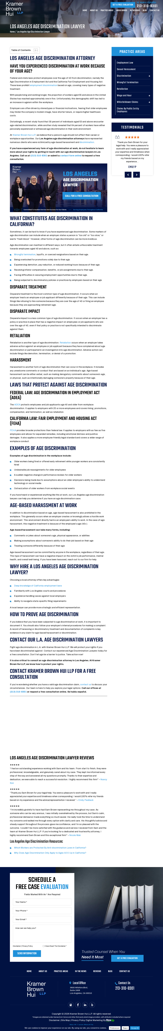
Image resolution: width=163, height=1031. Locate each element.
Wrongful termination (25, 254)
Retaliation (65, 342)
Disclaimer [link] (54, 1020)
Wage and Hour (124, 96)
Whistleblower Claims (127, 102)
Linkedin (85, 1005)
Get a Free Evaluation (123, 5)
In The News (135, 10)
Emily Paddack (86, 800)
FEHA (13, 430)
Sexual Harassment (126, 69)
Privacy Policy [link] (78, 1020)
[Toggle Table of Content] (34, 50)
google (71, 1005)
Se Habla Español (146, 2)
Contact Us (124, 971)
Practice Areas (107, 10)
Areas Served (121, 10)
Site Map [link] (65, 1020)
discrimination (87, 142)
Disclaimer (17, 946)
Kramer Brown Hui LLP (24, 135)
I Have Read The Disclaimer (56, 946)
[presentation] (128, 175)
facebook (78, 1005)
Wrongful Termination (127, 82)
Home (85, 10)
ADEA (17, 404)
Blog (145, 10)
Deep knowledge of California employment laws (38, 586)
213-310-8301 (147, 6)
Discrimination (124, 76)
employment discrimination (43, 85)
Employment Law (125, 63)
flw (92, 1005)
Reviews (97, 971)
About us (94, 10)
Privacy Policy (27, 946)
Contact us (154, 10)
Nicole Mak (75, 835)
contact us (85, 684)
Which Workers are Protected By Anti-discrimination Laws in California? (50, 848)
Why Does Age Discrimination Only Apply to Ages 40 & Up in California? (50, 853)
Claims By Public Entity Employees (128, 110)
